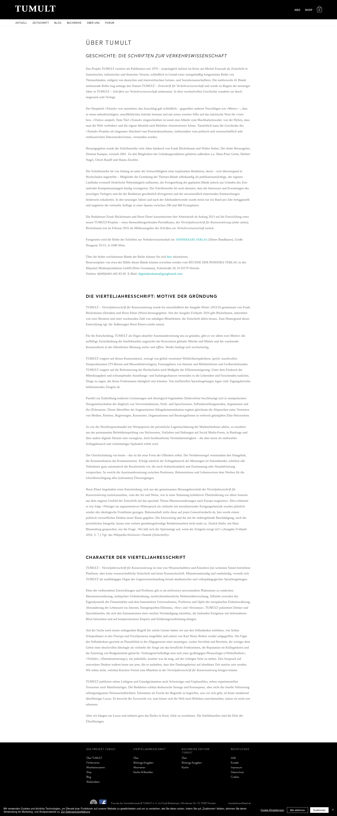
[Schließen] (333, 810)
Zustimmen (319, 810)
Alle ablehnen (297, 810)
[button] (319, 9)
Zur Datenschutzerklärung (75, 811)
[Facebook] (103, 803)
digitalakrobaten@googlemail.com (160, 273)
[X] (93, 803)
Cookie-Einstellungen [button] (272, 810)
